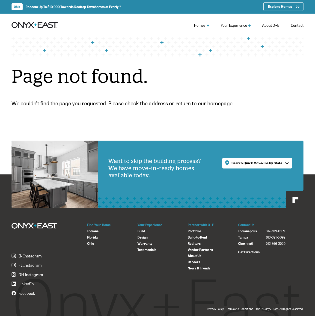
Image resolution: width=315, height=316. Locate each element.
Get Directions (249, 251)
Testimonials (146, 250)
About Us (194, 256)
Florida (92, 237)
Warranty (144, 243)
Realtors (194, 243)
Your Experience (234, 25)
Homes (200, 25)
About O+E (270, 25)
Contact (297, 25)
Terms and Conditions (239, 309)
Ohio (90, 243)
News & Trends (199, 268)
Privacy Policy (215, 309)
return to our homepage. (204, 103)
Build (141, 231)
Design (142, 237)
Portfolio (194, 231)
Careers (194, 262)
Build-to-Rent (197, 237)
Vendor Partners (200, 250)
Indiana (93, 231)
